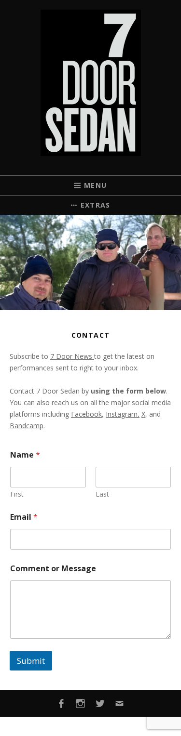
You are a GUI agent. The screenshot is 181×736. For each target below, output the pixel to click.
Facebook (86, 414)
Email (24, 517)
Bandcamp (26, 425)
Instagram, (122, 414)
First (17, 494)
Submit (31, 660)
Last (102, 494)
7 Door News (72, 356)
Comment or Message (53, 568)
